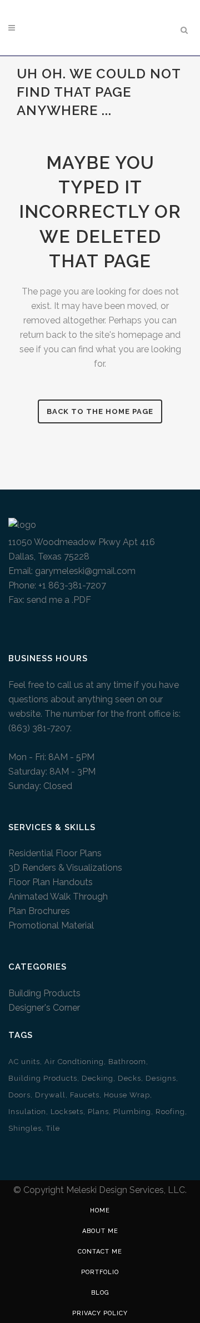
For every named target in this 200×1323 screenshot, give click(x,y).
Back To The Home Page (100, 411)
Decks (129, 1078)
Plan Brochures (39, 911)
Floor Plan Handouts (50, 882)
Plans (98, 1111)
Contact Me (100, 1251)
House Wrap (127, 1095)
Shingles (25, 1128)
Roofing (170, 1111)
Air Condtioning (74, 1061)
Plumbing (132, 1111)
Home (100, 1210)
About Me (100, 1231)
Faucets (84, 1095)
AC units (24, 1061)
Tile (53, 1128)
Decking (97, 1078)
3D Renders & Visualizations (65, 867)
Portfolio (100, 1272)
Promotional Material (51, 925)
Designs (161, 1078)
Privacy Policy (100, 1313)
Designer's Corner (44, 1007)
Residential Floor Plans (55, 853)
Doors (19, 1095)
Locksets (67, 1111)
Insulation (27, 1111)
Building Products (44, 993)
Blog (100, 1292)
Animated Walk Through (58, 896)
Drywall (50, 1095)
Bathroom (127, 1061)
